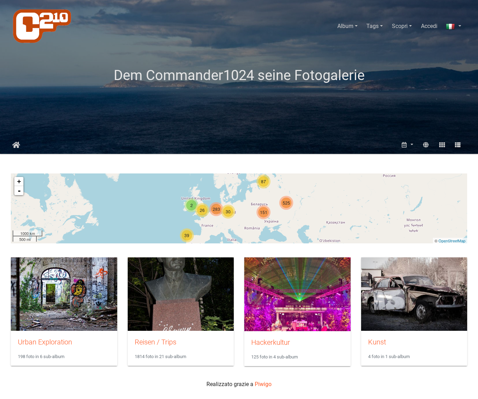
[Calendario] (407, 145)
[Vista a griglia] (442, 145)
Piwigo (263, 384)
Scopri (400, 26)
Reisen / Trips (155, 342)
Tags (372, 26)
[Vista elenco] (458, 145)
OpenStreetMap (451, 240)
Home (16, 145)
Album (345, 26)
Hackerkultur (270, 342)
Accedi (429, 26)
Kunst (377, 342)
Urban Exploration (45, 342)
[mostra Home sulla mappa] (426, 145)
